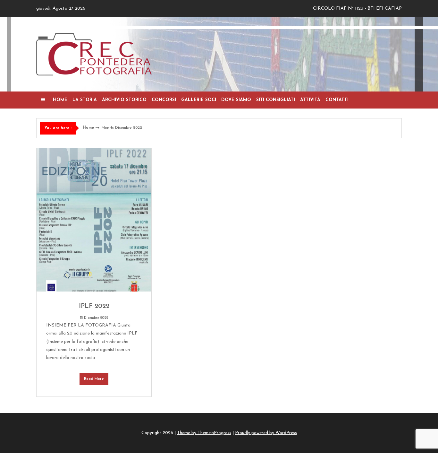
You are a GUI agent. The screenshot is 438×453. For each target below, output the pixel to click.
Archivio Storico (124, 100)
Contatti (337, 100)
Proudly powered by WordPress (266, 433)
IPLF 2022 (94, 306)
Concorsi (164, 100)
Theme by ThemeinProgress (204, 433)
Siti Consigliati (275, 100)
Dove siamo (236, 100)
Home (60, 100)
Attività (310, 100)
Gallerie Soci (198, 100)
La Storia (84, 100)
